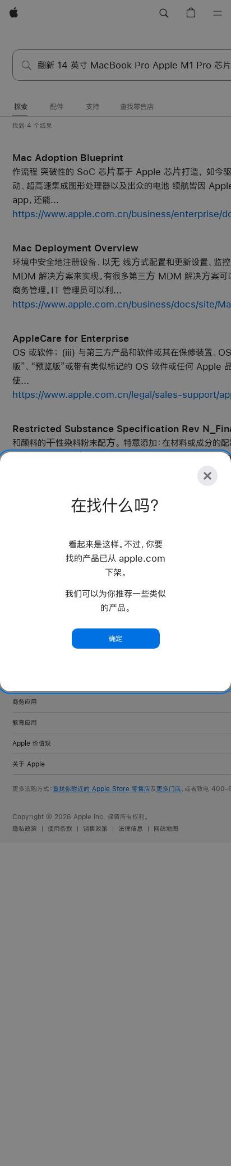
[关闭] (207, 475)
